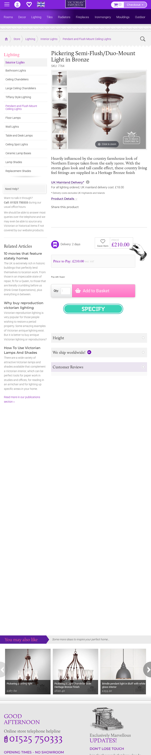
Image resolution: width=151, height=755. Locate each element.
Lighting (12, 54)
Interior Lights (15, 62)
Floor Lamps (13, 117)
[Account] (19, 4)
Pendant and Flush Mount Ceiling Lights (21, 107)
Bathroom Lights (16, 70)
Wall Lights (12, 126)
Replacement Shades (18, 171)
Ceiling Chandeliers (17, 79)
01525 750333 (36, 737)
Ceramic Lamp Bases (18, 153)
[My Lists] (31, 4)
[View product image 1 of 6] (59, 78)
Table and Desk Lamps (19, 135)
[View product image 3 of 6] (59, 110)
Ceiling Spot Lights (17, 144)
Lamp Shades (14, 162)
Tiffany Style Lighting (18, 97)
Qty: (56, 291)
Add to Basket (96, 290)
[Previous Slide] (59, 74)
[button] (99, 338)
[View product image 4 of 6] (59, 126)
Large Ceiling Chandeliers (21, 88)
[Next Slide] (59, 145)
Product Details (62, 199)
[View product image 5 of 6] (59, 142)
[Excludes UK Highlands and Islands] (42, 4)
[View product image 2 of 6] (59, 94)
